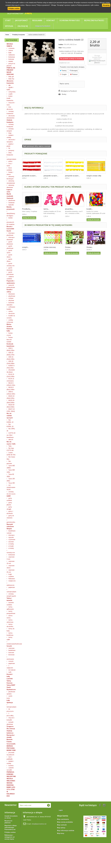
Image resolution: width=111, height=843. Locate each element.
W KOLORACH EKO (11, 794)
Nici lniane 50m (11, 458)
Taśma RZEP (11, 685)
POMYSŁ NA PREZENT (11, 69)
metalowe (11, 202)
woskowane (10, 659)
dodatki (10, 61)
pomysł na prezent (11, 65)
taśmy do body (10, 630)
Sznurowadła (11, 744)
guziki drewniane (10, 243)
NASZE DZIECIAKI (10, 73)
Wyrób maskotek (10, 195)
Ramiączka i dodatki (11, 736)
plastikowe (11, 200)
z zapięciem (10, 667)
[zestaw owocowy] (53, 237)
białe (9, 52)
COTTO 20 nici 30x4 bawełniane (11, 435)
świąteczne (12, 581)
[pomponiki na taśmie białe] (53, 166)
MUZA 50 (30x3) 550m (10, 406)
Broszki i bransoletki (10, 228)
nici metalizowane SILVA (11, 487)
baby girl (11, 76)
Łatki (8, 700)
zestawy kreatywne (10, 125)
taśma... (46, 209)
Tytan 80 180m (10, 475)
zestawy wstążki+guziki (11, 595)
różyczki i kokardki (11, 719)
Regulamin (37, 20)
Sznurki (9, 646)
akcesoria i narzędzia (11, 141)
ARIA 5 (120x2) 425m (11, 393)
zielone (10, 50)
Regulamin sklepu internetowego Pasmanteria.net (11, 827)
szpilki (10, 94)
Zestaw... (68, 247)
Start (8, 20)
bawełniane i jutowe (11, 532)
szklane (10, 298)
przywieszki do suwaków (10, 223)
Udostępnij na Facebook (68, 91)
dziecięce (11, 535)
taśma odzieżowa (10, 621)
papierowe (11, 587)
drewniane (11, 294)
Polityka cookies (14, 8)
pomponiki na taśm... (29, 176)
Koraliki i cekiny (10, 291)
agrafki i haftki (10, 88)
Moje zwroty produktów (65, 822)
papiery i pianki (10, 145)
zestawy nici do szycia (11, 493)
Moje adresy (61, 828)
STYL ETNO (11, 789)
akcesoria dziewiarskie (11, 117)
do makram (12, 670)
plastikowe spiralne (11, 693)
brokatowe (11, 57)
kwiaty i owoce (10, 173)
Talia (9, 446)
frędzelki (11, 205)
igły (9, 85)
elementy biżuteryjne (10, 178)
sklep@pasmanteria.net (39, 824)
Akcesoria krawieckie (10, 82)
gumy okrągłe (9, 508)
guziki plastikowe (10, 247)
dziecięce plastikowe (10, 234)
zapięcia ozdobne (10, 278)
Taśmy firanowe (9, 682)
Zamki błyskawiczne (11, 688)
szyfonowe (11, 539)
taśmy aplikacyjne (10, 608)
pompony (11, 150)
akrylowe (11, 300)
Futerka (9, 741)
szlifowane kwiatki (11, 308)
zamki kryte (9, 697)
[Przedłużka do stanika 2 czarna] (31, 199)
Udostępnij (74, 70)
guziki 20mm (9, 260)
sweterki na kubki (10, 769)
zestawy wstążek (10, 130)
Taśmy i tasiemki (9, 599)
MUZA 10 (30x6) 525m (10, 397)
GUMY (9, 496)
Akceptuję (106, 5)
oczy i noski (9, 164)
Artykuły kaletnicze (10, 732)
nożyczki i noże (11, 104)
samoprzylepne (11, 159)
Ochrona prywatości (69, 20)
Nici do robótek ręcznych (10, 416)
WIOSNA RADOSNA (10, 784)
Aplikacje (10, 702)
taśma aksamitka (10, 625)
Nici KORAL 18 (10, 425)
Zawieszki (10, 198)
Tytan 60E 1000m (11, 467)
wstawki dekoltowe (10, 723)
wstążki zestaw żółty (94, 176)
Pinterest (74, 74)
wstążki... (25, 247)
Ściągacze (10, 726)
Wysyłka (9, 26)
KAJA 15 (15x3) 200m (10, 375)
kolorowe (11, 59)
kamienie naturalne (10, 304)
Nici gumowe (9, 462)
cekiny (10, 311)
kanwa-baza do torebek (10, 340)
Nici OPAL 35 (11, 430)
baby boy (11, 79)
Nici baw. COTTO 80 (10, 449)
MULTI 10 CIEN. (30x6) (11, 410)
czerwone (11, 48)
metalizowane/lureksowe (13, 644)
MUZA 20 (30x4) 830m (10, 401)
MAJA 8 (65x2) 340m (10, 388)
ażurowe (11, 542)
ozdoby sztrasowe (10, 321)
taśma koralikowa (10, 634)
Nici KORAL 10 (10, 421)
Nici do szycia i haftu (11, 443)
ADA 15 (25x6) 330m (10, 358)
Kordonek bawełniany (10, 345)
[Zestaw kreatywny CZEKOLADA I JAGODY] (96, 237)
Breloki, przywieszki (11, 208)
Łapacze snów (9, 191)
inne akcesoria (10, 108)
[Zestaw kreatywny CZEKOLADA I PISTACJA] (74, 237)
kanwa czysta (9, 334)
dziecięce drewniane (10, 238)
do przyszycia (10, 710)
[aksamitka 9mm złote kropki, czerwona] (74, 199)
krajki (10, 574)
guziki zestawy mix (11, 264)
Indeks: (61, 44)
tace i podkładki (10, 758)
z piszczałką (10, 714)
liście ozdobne (9, 169)
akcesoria (11, 313)
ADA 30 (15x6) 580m (10, 362)
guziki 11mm (9, 251)
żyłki (9, 672)
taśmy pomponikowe (11, 612)
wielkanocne (10, 585)
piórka (10, 161)
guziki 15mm (9, 256)
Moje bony (60, 833)
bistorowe (11, 655)
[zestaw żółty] (96, 166)
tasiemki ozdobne (10, 604)
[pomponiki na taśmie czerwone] (31, 166)
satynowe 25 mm (10, 571)
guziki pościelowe (10, 273)
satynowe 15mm (10, 567)
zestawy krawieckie (10, 112)
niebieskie (11, 55)
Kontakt (51, 20)
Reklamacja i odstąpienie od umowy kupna (10, 837)
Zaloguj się (23, 26)
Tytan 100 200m (11, 480)
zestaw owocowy (50, 247)
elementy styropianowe (11, 182)
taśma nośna (9, 617)
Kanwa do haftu (10, 330)
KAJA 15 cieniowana (10, 380)
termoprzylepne (11, 707)
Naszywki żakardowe (10, 525)
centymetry (12, 92)
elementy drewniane (10, 186)
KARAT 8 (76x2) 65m (10, 367)
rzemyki (10, 661)
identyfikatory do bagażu (11, 214)
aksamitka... (69, 209)
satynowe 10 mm (10, 562)
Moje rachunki (62, 825)
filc (9, 148)
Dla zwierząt (11, 728)
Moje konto (62, 815)
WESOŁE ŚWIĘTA (10, 45)
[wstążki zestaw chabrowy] (31, 237)
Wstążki (9, 528)
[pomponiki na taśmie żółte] (74, 166)
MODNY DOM (11, 750)
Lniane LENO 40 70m (11, 454)
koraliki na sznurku (11, 317)
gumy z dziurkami (10, 512)
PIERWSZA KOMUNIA (10, 773)
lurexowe (11, 652)
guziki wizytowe (9, 269)
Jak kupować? (21, 20)
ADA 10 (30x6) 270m (10, 354)
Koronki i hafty (10, 675)
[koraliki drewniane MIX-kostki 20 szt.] (96, 199)
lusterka (10, 765)
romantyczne (11, 552)
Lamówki (10, 678)
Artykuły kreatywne (10, 121)
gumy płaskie (9, 504)
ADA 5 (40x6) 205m (10, 349)
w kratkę (11, 544)
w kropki (11, 546)
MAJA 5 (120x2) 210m (11, 384)
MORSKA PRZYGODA (11, 747)
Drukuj (64, 94)
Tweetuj (63, 70)
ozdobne (11, 576)
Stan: (60, 47)
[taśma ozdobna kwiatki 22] (53, 199)
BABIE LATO (11, 787)
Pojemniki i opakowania (11, 282)
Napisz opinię (64, 83)
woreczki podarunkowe (11, 286)
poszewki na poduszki (10, 754)
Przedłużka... (26, 209)
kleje (9, 133)
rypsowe (11, 537)
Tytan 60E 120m (11, 471)
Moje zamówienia (63, 819)
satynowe (11, 648)
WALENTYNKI (11, 776)
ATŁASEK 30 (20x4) (11, 371)
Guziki (9, 231)
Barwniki (9, 739)
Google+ (64, 74)
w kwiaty (11, 548)
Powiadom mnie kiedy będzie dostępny (72, 67)
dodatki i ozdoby (10, 136)
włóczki (10, 439)
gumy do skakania (10, 517)
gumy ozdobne (9, 499)
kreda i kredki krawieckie (10, 98)
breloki (10, 218)
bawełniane (11, 650)
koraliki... (90, 209)
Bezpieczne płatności (94, 20)
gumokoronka (11, 522)
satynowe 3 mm (10, 558)
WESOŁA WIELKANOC (11, 780)
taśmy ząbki (9, 638)
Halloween (11, 578)
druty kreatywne (10, 154)
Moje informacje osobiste (65, 830)
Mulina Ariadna (9, 325)
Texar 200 (11, 483)
